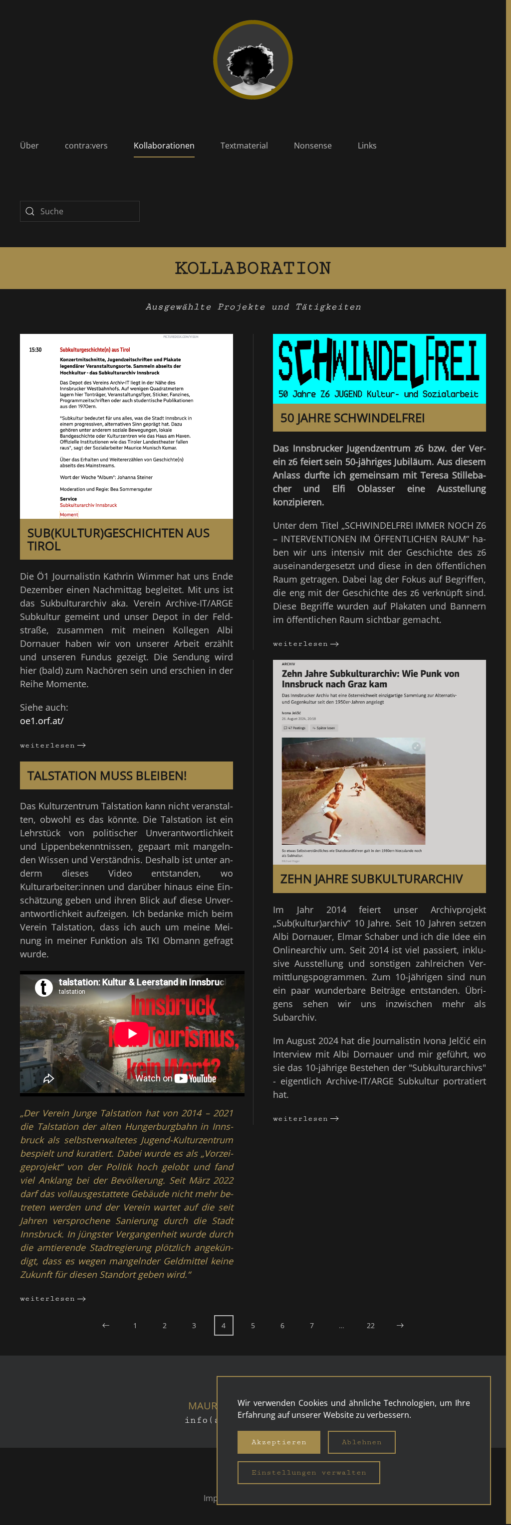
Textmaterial (244, 145)
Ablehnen (362, 1442)
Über (29, 145)
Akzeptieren (279, 1442)
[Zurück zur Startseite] (253, 60)
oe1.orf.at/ (42, 721)
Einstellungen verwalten (309, 1472)
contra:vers (86, 145)
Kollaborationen (164, 145)
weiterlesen (47, 745)
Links (367, 145)
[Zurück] (106, 1325)
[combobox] (80, 211)
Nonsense (313, 145)
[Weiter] (400, 1325)
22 (371, 1325)
